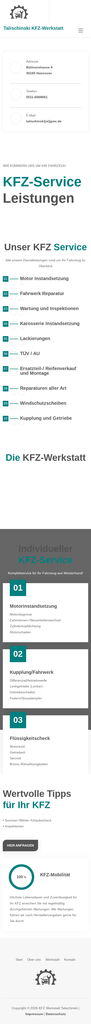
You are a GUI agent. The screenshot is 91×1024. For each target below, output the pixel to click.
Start (19, 959)
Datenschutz (56, 1014)
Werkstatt (53, 959)
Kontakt (69, 959)
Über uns (34, 959)
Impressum (34, 1014)
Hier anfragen (20, 845)
